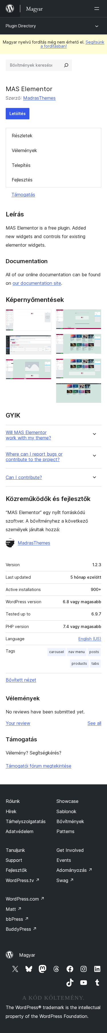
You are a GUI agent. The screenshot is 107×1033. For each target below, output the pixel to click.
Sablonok (66, 811)
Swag (65, 880)
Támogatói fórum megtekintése (38, 766)
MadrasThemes (39, 98)
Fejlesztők (16, 870)
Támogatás (23, 194)
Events (63, 860)
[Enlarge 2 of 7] (44, 343)
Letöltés (17, 113)
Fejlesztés (22, 180)
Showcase (67, 801)
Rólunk (13, 801)
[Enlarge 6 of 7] (93, 366)
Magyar (27, 955)
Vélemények (24, 150)
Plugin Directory (21, 25)
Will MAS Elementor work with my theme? (28, 435)
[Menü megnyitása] (98, 8)
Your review (18, 723)
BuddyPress (21, 929)
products (79, 663)
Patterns (65, 831)
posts (94, 652)
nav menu (76, 652)
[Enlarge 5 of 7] (93, 341)
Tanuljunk (15, 850)
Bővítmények (70, 821)
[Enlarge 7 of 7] (93, 391)
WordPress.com (25, 899)
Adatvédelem (19, 831)
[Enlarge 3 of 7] (44, 367)
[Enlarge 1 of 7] (44, 317)
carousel (56, 652)
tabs (95, 663)
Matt (14, 909)
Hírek (11, 811)
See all (94, 723)
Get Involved (70, 850)
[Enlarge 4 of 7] (93, 317)
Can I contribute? (24, 477)
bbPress (17, 919)
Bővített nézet (21, 680)
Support (14, 860)
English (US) (89, 638)
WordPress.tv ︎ (23, 880)
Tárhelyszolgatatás (26, 821)
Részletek (22, 135)
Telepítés (21, 165)
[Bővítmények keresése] (66, 65)
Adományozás (74, 870)
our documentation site (37, 283)
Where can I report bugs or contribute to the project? (34, 456)
